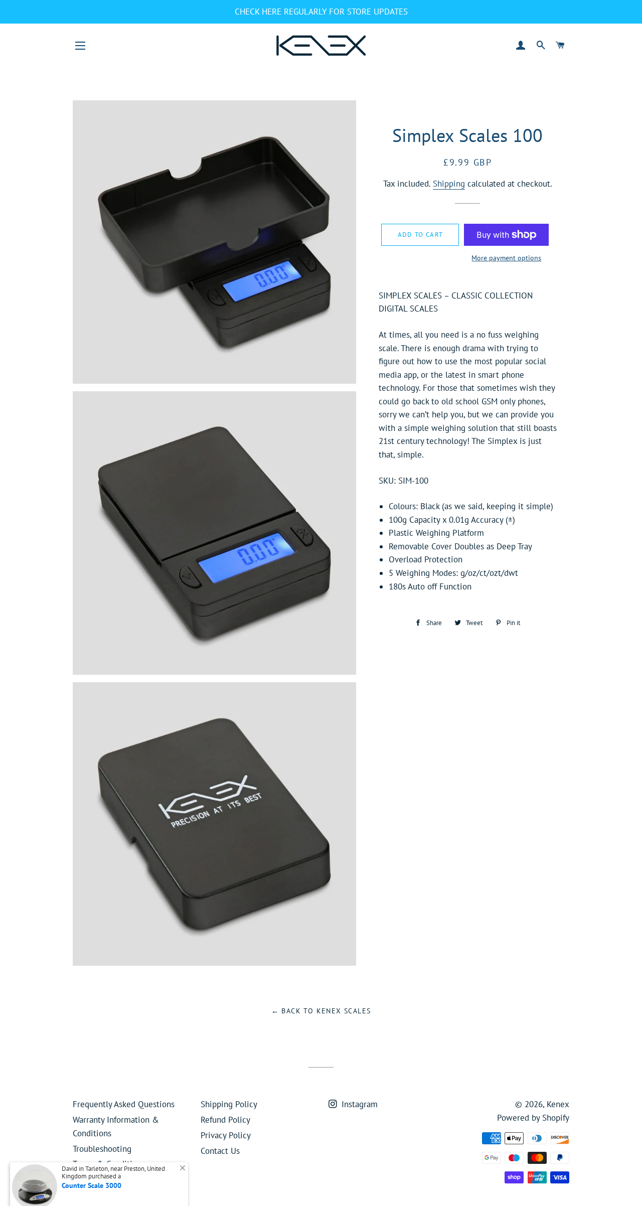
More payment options (506, 257)
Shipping (449, 183)
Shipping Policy (229, 1104)
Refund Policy (225, 1119)
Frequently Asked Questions (124, 1104)
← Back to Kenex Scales (321, 1010)
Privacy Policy (226, 1135)
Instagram (358, 1104)
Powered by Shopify (533, 1117)
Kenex (558, 1104)
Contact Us (220, 1150)
